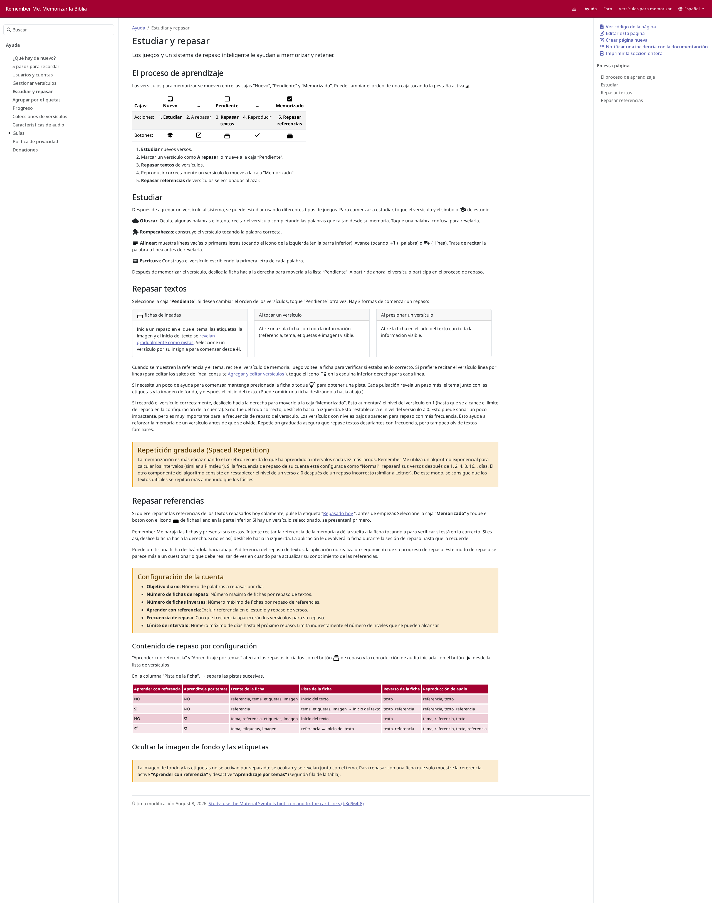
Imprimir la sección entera (633, 53)
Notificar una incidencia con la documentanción (656, 47)
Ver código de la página (630, 27)
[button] (691, 9)
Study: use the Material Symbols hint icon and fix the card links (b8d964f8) (286, 803)
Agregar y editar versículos (256, 374)
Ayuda (138, 28)
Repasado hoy (338, 513)
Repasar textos (616, 92)
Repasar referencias (622, 100)
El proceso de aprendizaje (628, 77)
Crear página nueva (626, 40)
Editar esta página (625, 33)
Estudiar (609, 85)
